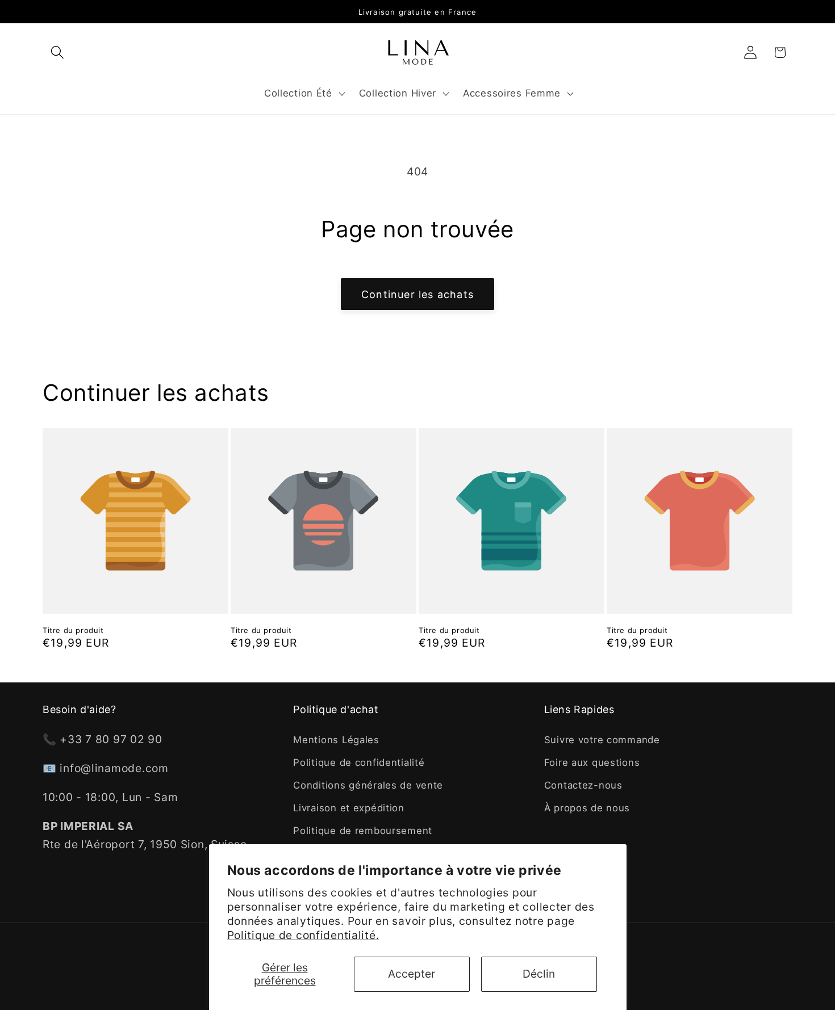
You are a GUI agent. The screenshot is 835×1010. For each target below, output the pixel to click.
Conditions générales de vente (368, 785)
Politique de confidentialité (358, 762)
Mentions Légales (336, 739)
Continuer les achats (417, 294)
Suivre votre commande (602, 739)
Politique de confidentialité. (303, 935)
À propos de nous (587, 808)
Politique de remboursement (362, 830)
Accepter (411, 973)
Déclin (539, 973)
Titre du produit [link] (73, 630)
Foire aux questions (592, 762)
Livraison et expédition (348, 808)
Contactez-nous (583, 785)
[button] (58, 52)
